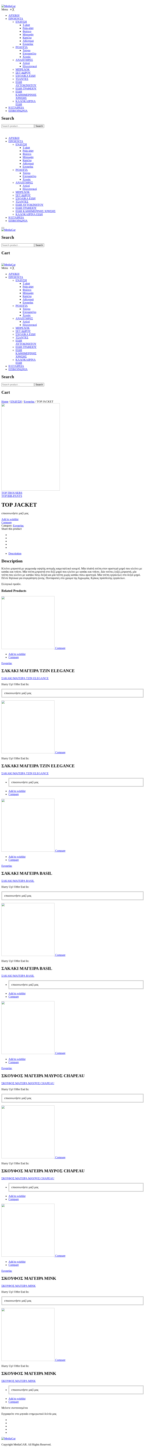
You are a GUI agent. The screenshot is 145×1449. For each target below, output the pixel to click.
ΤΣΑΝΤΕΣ (22, 201)
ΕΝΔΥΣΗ (21, 144)
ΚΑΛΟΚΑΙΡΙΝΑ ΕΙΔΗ (29, 214)
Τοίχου (26, 173)
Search (39, 126)
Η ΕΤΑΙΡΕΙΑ (16, 217)
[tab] (76, 553)
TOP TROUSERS (11, 492)
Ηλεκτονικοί (30, 188)
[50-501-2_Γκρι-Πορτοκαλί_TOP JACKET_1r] (30, 489)
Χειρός (27, 179)
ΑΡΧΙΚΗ (13, 138)
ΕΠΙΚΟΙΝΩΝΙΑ (18, 220)
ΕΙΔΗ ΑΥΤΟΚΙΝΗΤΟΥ (30, 204)
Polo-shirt (28, 150)
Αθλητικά (28, 163)
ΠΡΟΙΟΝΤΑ (15, 141)
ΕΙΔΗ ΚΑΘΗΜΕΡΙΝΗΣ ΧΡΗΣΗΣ (36, 211)
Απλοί (26, 185)
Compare (6, 522)
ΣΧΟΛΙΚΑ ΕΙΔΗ (26, 198)
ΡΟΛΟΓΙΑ (22, 169)
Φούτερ (27, 153)
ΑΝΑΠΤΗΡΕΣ (24, 182)
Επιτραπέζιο (29, 176)
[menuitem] (13, 15)
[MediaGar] (8, 6)
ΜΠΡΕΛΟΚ (23, 192)
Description (14, 553)
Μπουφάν (28, 157)
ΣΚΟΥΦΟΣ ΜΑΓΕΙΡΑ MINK (18, 1285)
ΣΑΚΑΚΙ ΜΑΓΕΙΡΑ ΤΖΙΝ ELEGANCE (25, 678)
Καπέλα (27, 160)
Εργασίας (28, 166)
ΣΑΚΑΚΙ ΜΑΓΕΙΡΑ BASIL (17, 880)
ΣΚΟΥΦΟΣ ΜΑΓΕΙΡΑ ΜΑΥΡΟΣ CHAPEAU (27, 1083)
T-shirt (26, 147)
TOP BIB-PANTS (11, 495)
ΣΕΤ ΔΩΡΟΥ (23, 195)
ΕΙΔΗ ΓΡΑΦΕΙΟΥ (26, 207)
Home (4, 401)
